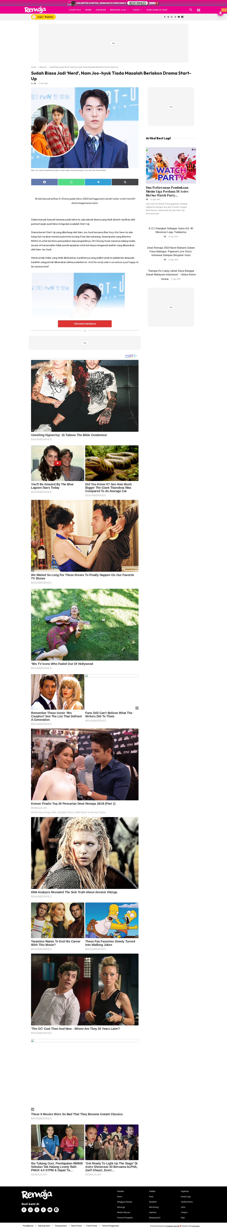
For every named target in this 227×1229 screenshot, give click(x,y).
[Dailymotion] (182, 17)
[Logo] (35, 9)
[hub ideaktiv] (199, 8)
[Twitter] (172, 17)
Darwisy (164, 279)
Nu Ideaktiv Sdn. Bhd (172, 1226)
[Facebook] (164, 17)
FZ (35, 83)
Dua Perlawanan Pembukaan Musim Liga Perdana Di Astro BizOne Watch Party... (167, 191)
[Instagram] (168, 17)
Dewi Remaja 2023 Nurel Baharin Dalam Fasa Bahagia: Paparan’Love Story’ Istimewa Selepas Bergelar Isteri (171, 251)
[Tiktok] (175, 17)
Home (33, 67)
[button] (191, 10)
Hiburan (42, 67)
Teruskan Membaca (85, 323)
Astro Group (196, 1226)
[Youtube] (179, 17)
